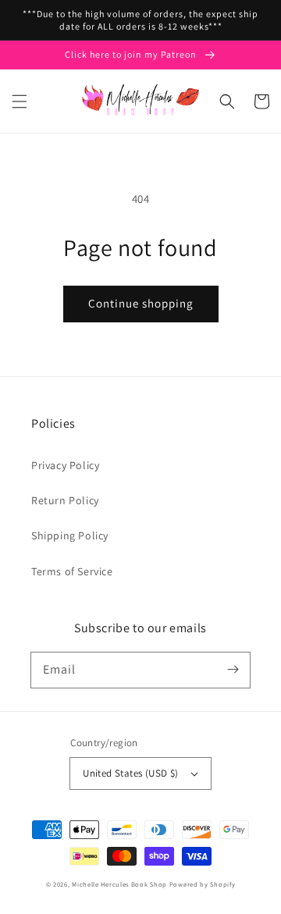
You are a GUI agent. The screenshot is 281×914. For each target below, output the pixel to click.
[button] (19, 101)
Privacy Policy (65, 465)
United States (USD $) (130, 773)
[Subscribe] (232, 670)
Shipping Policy (69, 535)
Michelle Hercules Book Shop (119, 884)
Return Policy (65, 500)
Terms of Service (72, 571)
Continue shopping (141, 303)
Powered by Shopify (202, 884)
